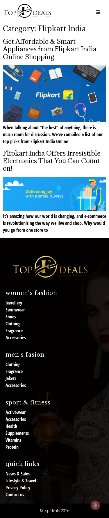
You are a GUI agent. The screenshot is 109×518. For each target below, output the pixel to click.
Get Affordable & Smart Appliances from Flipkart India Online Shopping (50, 49)
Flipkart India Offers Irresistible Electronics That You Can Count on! (52, 161)
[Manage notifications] (95, 505)
